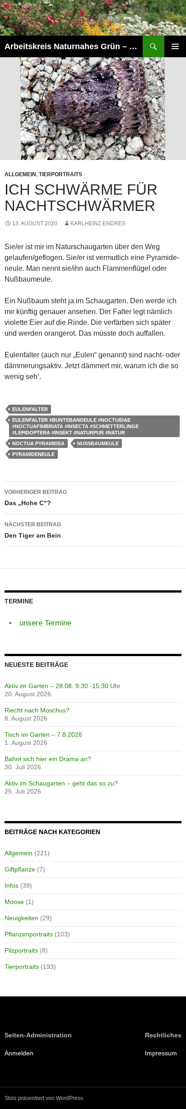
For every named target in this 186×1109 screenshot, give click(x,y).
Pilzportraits (21, 950)
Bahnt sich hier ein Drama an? (48, 758)
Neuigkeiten (21, 918)
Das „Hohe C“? (36, 498)
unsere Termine (45, 623)
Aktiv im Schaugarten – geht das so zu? (61, 783)
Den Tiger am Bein (33, 530)
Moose (14, 901)
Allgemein (20, 174)
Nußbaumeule (98, 443)
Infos (12, 885)
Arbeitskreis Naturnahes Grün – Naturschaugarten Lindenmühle (74, 46)
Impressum (161, 1053)
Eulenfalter (30, 409)
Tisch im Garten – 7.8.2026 (43, 734)
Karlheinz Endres (98, 223)
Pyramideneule (33, 454)
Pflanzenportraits (29, 934)
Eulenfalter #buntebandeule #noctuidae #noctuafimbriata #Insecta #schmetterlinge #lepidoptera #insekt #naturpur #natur (75, 426)
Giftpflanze (20, 869)
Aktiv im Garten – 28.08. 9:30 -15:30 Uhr (63, 685)
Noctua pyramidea (38, 443)
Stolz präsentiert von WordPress (44, 1098)
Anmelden (19, 1053)
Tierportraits (60, 174)
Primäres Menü (175, 46)
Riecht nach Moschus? (37, 710)
